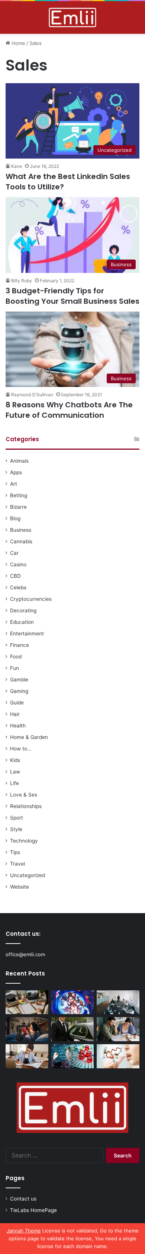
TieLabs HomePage (33, 1210)
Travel (17, 864)
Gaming (19, 691)
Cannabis (21, 541)
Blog (15, 518)
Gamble (19, 680)
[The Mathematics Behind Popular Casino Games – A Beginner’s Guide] (72, 1056)
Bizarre (18, 507)
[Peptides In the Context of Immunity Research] (118, 1056)
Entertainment (27, 633)
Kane (16, 166)
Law (15, 772)
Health (18, 726)
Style (16, 829)
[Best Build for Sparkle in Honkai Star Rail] (72, 1002)
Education (22, 622)
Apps (16, 472)
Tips (15, 852)
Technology (24, 841)
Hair (15, 714)
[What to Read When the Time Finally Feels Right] (27, 1029)
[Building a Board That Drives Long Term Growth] (118, 1002)
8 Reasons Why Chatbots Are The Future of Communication (69, 410)
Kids (15, 760)
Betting (18, 495)
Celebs (18, 587)
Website (19, 887)
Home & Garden (29, 737)
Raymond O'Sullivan (32, 394)
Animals (19, 461)
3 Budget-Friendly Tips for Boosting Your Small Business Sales (72, 296)
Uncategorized (27, 875)
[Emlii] (72, 17)
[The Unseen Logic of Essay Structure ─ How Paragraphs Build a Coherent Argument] (118, 1029)
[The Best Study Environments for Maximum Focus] (27, 1056)
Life (14, 783)
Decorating (23, 610)
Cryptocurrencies (31, 599)
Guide (17, 703)
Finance (19, 645)
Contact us (23, 1199)
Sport (16, 818)
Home (17, 43)
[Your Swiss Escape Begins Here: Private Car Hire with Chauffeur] (72, 1029)
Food (16, 656)
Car (14, 553)
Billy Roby (21, 280)
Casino (18, 564)
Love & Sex (23, 795)
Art (13, 484)
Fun (14, 668)
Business (20, 530)
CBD (15, 576)
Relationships (26, 806)
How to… (20, 749)
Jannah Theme (24, 1231)
